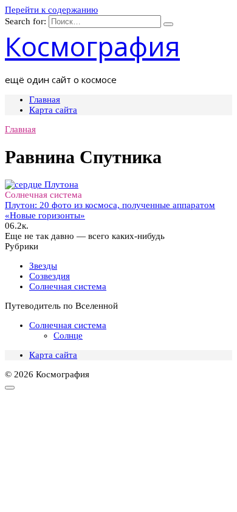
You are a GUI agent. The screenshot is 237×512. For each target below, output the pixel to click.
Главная (44, 99)
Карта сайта (53, 110)
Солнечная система (67, 286)
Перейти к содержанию (51, 10)
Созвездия (49, 276)
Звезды (43, 266)
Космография (92, 46)
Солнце (68, 335)
